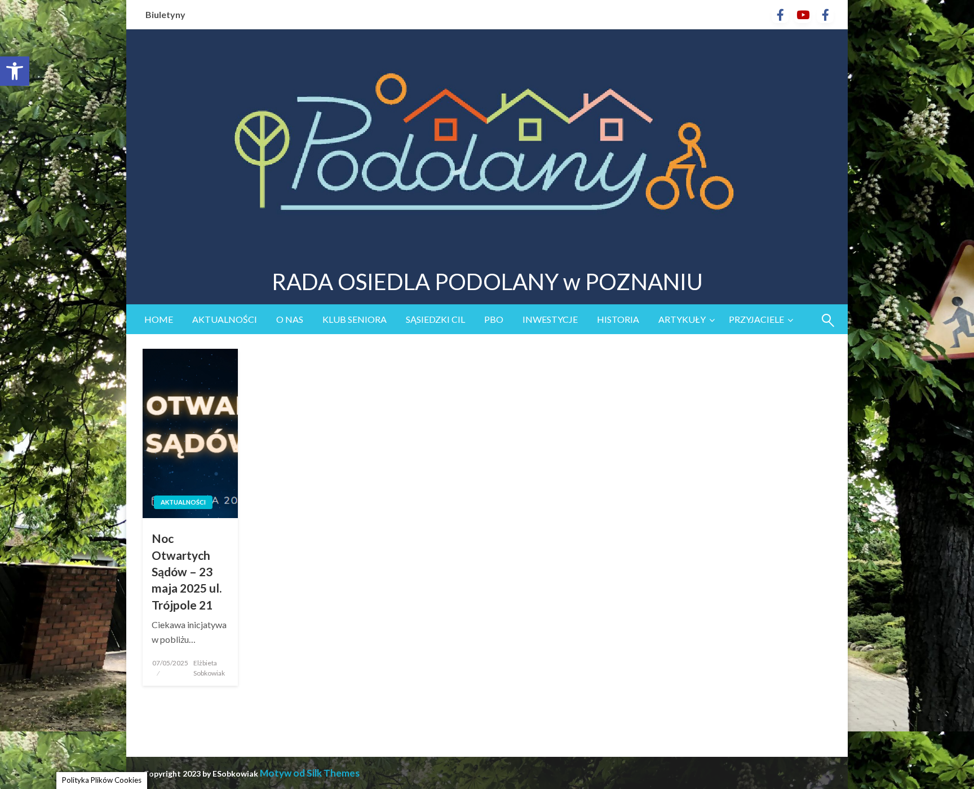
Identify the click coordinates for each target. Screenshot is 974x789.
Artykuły (682, 319)
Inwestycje (550, 319)
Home (158, 319)
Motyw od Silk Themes (310, 773)
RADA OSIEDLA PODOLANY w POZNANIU (487, 281)
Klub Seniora (354, 319)
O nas (289, 319)
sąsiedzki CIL (435, 319)
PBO (493, 319)
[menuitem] (159, 319)
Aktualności (224, 319)
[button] (14, 71)
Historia (618, 319)
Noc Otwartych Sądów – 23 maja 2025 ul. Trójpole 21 (187, 571)
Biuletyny (165, 14)
